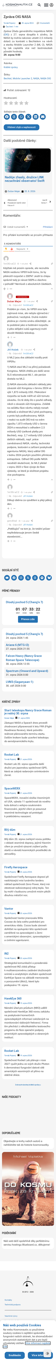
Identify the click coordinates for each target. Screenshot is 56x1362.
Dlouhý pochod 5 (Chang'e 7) (24, 602)
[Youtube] (7, 578)
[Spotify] (42, 578)
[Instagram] (21, 578)
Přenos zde (28, 619)
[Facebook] (14, 578)
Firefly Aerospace (15, 867)
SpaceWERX (12, 788)
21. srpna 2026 (24, 718)
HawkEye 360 (12, 998)
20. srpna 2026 (26, 872)
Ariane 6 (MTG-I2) (17, 645)
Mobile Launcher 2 (22, 78)
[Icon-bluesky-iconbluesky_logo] (49, 578)
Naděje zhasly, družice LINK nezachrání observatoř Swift (24, 179)
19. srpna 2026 (26, 1003)
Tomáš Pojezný (10, 759)
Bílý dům (9, 829)
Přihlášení (47, 227)
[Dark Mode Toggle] (47, 1353)
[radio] (6, 103)
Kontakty (8, 1300)
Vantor (8, 908)
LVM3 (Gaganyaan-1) (19, 681)
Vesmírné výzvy (11, 1316)
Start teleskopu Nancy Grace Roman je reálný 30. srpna (27, 712)
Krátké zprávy (11, 67)
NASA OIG (45, 78)
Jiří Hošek (13, 350)
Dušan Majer (9, 718)
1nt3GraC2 (28, 305)
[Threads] (35, 578)
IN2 (6, 953)
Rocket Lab (11, 754)
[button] (39, 5)
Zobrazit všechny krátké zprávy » (28, 1085)
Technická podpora (12, 1305)
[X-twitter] (28, 578)
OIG (6, 34)
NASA (36, 78)
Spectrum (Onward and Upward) (27, 671)
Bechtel (8, 78)
